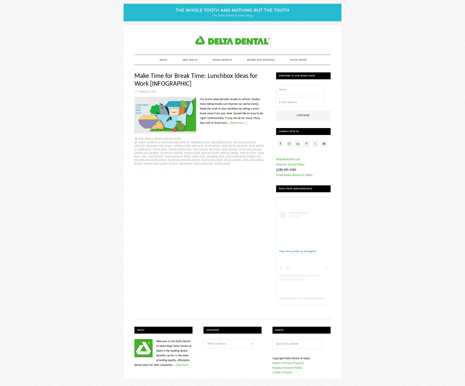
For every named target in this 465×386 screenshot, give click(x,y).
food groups (229, 149)
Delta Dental (212, 146)
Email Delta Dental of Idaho (294, 175)
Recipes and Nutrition (167, 139)
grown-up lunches (171, 153)
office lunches (233, 160)
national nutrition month (150, 160)
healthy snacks (229, 153)
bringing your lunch (159, 146)
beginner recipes (222, 142)
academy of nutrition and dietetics (168, 142)
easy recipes (200, 149)
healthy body (192, 153)
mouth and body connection (243, 156)
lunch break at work (177, 156)
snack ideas (186, 163)
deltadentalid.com (288, 159)
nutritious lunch (212, 160)
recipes (173, 163)
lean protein (156, 156)
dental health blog (180, 149)
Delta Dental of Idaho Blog (232, 40)
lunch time (198, 156)
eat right (214, 149)
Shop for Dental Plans (290, 164)
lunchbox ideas (215, 156)
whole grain (222, 163)
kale (144, 156)
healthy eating (210, 153)
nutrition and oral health (184, 160)
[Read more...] (238, 123)
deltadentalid (315, 298)
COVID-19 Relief (282, 372)
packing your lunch (155, 163)
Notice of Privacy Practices (288, 363)
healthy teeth (248, 153)
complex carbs (182, 146)
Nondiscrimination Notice (287, 368)
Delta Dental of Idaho (235, 146)
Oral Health (146, 139)
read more (182, 365)
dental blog (160, 149)
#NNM (142, 142)
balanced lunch (200, 142)
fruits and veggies (250, 149)
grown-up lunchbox (146, 153)
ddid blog (198, 146)
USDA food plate (203, 163)
